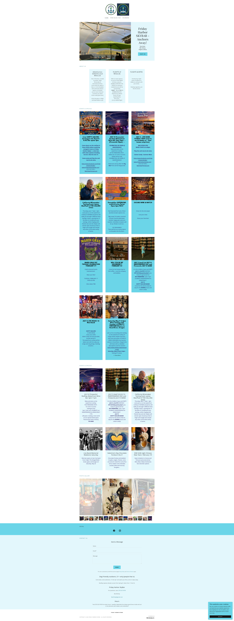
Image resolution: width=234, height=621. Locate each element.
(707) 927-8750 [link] (122, 590)
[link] (117, 9)
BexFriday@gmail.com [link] (117, 597)
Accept (220, 616)
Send (117, 567)
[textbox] (116, 546)
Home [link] (107, 18)
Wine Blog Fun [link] (115, 18)
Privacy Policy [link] (122, 571)
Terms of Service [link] (130, 571)
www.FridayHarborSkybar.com (90, 167)
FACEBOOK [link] (126, 18)
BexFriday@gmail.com (91, 171)
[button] (117, 355)
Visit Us (142, 54)
